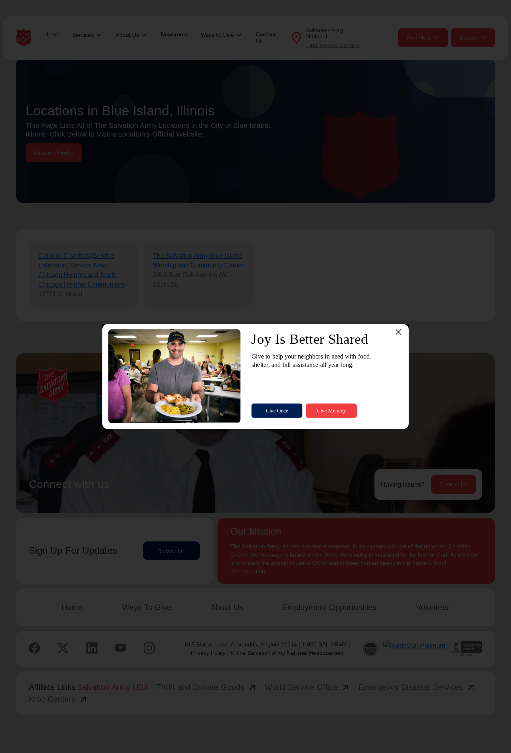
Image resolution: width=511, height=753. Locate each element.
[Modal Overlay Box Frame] (255, 376)
